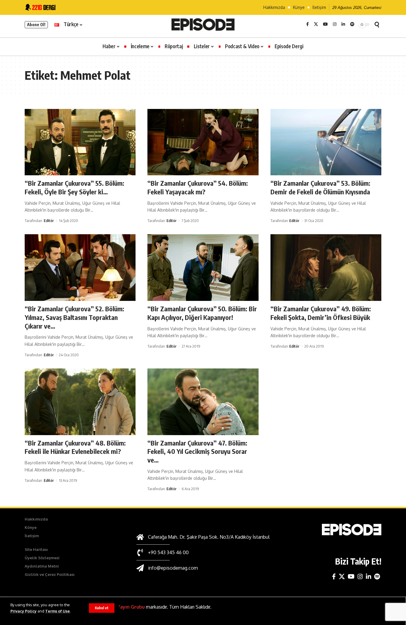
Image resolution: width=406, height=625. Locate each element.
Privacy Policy (23, 611)
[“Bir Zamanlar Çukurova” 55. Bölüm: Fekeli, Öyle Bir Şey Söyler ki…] (80, 142)
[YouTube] (325, 24)
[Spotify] (352, 24)
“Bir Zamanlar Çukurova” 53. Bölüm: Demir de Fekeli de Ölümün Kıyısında (320, 187)
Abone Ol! (36, 24)
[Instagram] (334, 24)
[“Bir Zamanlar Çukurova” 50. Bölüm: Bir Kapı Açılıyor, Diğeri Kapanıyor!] (202, 267)
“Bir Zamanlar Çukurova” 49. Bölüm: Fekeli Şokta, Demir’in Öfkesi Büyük (320, 312)
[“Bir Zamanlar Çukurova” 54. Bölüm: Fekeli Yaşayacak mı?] (202, 142)
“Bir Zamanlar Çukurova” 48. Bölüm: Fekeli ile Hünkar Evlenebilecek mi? (75, 447)
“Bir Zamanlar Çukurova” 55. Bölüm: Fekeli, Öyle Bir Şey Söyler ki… (74, 187)
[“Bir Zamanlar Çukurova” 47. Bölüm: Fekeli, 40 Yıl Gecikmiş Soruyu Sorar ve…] (202, 401)
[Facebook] (307, 24)
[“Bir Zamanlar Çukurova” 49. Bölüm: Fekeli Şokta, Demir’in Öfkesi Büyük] (325, 267)
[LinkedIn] (343, 24)
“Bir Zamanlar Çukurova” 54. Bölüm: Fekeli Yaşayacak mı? (197, 187)
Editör (49, 220)
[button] (101, 608)
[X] (316, 24)
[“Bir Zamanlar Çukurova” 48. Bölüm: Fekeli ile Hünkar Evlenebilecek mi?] (80, 401)
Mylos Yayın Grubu (123, 607)
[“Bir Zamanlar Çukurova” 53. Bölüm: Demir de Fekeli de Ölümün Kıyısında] (325, 142)
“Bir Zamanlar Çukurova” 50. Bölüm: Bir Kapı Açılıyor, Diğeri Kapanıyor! (202, 312)
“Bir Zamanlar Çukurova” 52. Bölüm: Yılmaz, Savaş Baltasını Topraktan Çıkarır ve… (74, 317)
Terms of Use (57, 611)
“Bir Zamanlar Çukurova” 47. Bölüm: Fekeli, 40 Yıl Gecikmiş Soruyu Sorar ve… (197, 451)
